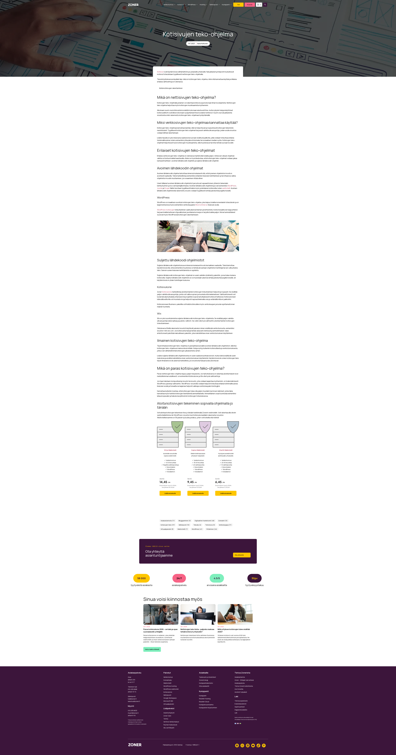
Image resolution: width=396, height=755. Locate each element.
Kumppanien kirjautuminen (208, 708)
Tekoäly (196, 525)
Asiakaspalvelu (240, 683)
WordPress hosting (170, 686)
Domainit (221, 521)
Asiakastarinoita (166, 521)
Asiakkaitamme (240, 677)
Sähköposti (214, 5)
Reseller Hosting (204, 699)
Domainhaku (167, 680)
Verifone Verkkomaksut (171, 722)
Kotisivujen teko (166, 525)
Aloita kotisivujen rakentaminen (171, 88)
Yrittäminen (210, 529)
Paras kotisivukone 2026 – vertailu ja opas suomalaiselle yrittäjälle (160, 630)
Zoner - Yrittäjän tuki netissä (244, 680)
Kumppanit (226, 5)
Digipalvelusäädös (241, 710)
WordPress (192, 5)
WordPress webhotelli (171, 689)
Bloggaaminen (183, 521)
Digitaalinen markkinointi (203, 521)
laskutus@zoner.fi (134, 701)
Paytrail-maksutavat (170, 725)
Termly (165, 719)
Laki (236, 713)
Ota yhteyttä (239, 555)
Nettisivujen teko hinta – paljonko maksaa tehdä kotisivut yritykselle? (197, 630)
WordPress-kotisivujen (166, 210)
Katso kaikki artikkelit (152, 649)
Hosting (202, 5)
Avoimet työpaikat (241, 692)
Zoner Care (167, 716)
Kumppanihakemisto (206, 683)
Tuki (238, 5)
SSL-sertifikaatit (168, 728)
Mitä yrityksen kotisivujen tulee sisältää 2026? (234, 630)
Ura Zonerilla (239, 689)
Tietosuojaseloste (241, 701)
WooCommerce (201, 205)
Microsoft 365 (168, 701)
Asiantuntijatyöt (168, 713)
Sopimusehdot (240, 707)
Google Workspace (170, 698)
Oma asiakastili (204, 686)
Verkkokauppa (224, 525)
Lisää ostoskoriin (170, 493)
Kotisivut (180, 5)
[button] (265, 5)
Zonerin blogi (203, 680)
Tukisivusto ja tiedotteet (207, 677)
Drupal (166, 188)
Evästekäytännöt (240, 704)
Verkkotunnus (168, 5)
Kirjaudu (249, 5)
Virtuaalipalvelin (166, 529)
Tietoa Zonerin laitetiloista (244, 686)
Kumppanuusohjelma (206, 705)
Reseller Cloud (204, 702)
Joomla (159, 188)
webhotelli (226, 188)
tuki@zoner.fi (132, 699)
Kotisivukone (167, 292)
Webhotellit (181, 529)
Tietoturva (209, 525)
